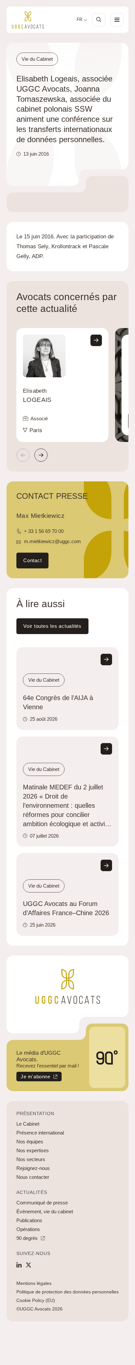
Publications (29, 1220)
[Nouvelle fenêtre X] (28, 1264)
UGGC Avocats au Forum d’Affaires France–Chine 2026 (66, 908)
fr (79, 19)
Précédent (22, 455)
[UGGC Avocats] (27, 20)
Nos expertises (32, 1150)
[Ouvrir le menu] (117, 19)
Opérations (28, 1229)
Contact (32, 560)
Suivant (41, 455)
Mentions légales (33, 1283)
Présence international (40, 1132)
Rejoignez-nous (33, 1168)
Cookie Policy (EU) (35, 1300)
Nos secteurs (30, 1159)
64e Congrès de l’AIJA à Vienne (58, 702)
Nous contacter (32, 1177)
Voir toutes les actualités (52, 626)
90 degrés (27, 1238)
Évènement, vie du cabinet (44, 1211)
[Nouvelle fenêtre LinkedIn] (19, 1264)
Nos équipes (29, 1141)
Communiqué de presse (42, 1202)
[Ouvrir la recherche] (98, 19)
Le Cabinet (27, 1124)
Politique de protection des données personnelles (67, 1291)
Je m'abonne (33, 1077)
